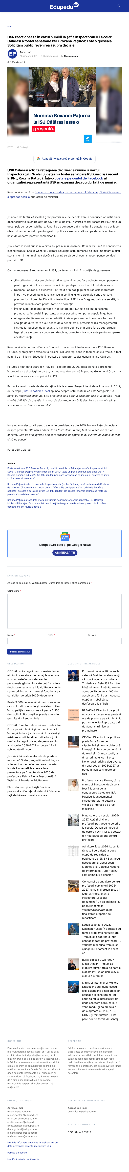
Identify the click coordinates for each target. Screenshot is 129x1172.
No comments (71, 56)
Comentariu (14, 590)
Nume (11, 635)
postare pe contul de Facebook (78, 178)
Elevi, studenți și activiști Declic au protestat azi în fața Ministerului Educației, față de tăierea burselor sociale (34, 791)
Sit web (92, 635)
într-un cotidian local (37, 391)
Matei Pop (25, 52)
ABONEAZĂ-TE (65, 552)
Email (51, 635)
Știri (9, 26)
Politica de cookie (17, 1152)
